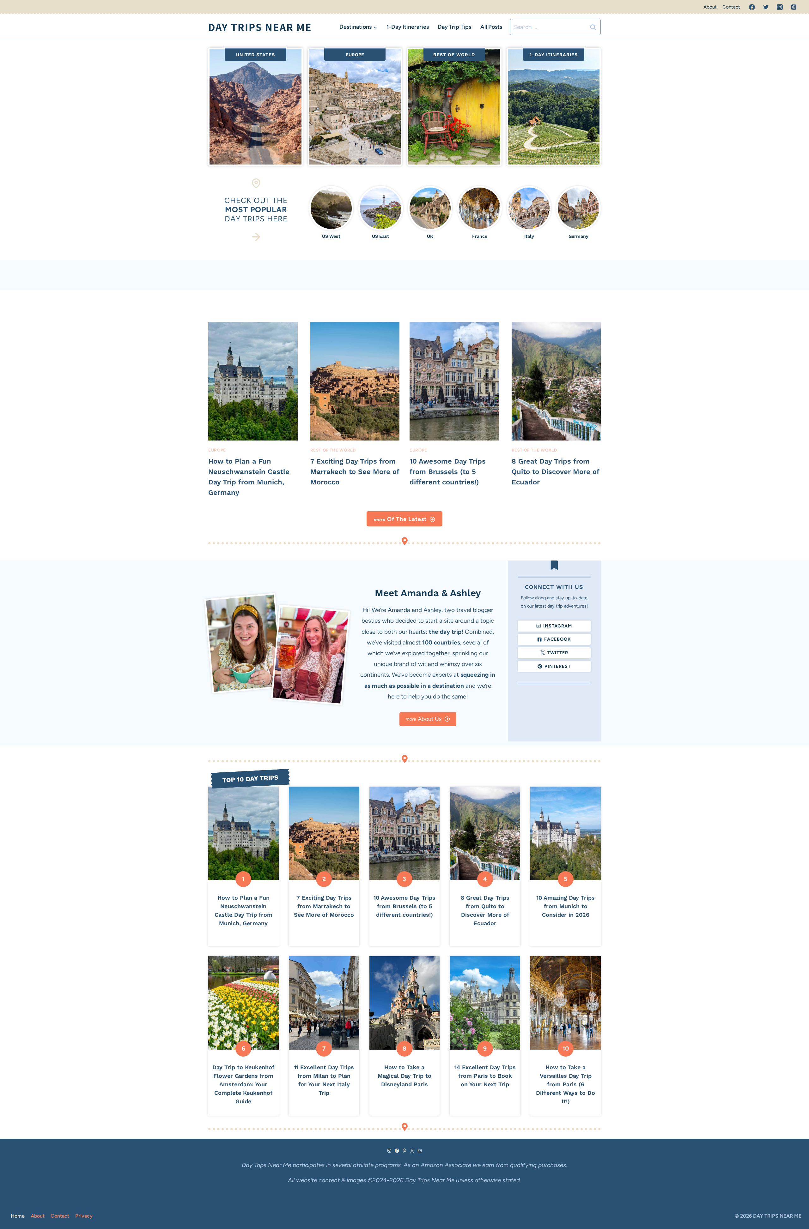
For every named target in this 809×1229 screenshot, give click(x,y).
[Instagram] (780, 7)
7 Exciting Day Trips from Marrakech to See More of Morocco (354, 471)
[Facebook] (752, 7)
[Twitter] (766, 7)
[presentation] (253, 381)
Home (18, 1216)
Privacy (84, 1216)
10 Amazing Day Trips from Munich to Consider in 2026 (565, 906)
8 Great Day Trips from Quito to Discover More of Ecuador (555, 471)
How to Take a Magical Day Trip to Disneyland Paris (404, 1076)
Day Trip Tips (454, 26)
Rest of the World (333, 450)
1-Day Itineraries (407, 26)
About (710, 7)
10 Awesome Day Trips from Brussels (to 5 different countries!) (448, 471)
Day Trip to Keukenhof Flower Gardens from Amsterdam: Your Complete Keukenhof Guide (243, 1084)
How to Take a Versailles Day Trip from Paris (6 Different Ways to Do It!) (565, 1084)
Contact (731, 7)
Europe (217, 450)
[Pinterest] (794, 7)
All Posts (491, 26)
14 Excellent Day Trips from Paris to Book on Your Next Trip (485, 1076)
